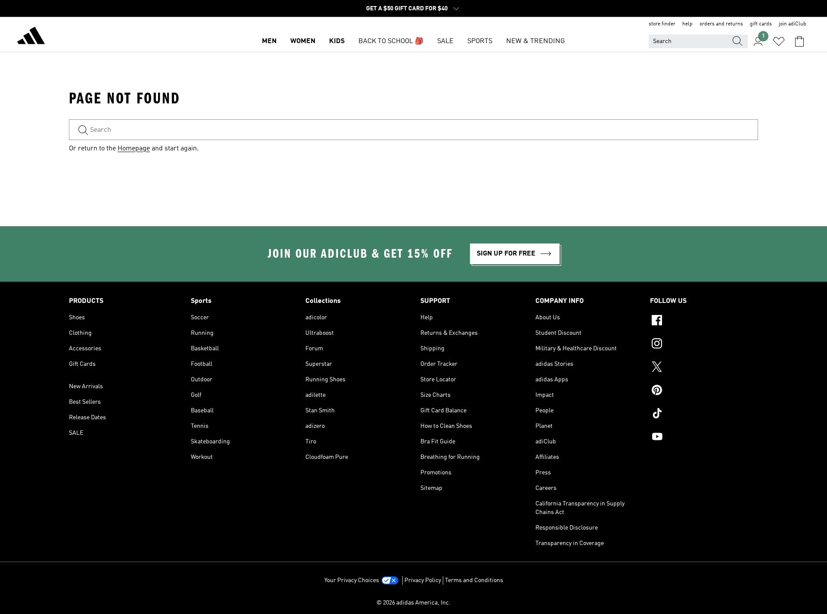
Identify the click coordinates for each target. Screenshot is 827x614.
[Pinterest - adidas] (704, 391)
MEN (269, 41)
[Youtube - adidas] (704, 437)
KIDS (337, 41)
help (687, 24)
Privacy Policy (422, 580)
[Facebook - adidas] (704, 321)
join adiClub (792, 24)
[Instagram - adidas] (704, 344)
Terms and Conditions (474, 580)
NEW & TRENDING (535, 41)
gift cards (761, 24)
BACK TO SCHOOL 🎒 (390, 41)
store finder (662, 24)
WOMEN (302, 41)
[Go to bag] (799, 41)
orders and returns (721, 24)
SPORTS (479, 41)
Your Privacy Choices (351, 580)
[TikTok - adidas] (704, 414)
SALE (445, 41)
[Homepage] (31, 37)
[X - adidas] (704, 368)
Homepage (134, 148)
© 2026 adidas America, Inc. (413, 603)
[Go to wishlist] (778, 41)
